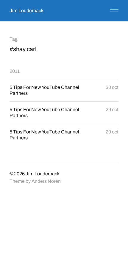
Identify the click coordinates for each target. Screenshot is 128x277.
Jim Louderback (26, 10)
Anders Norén (46, 181)
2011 (15, 71)
